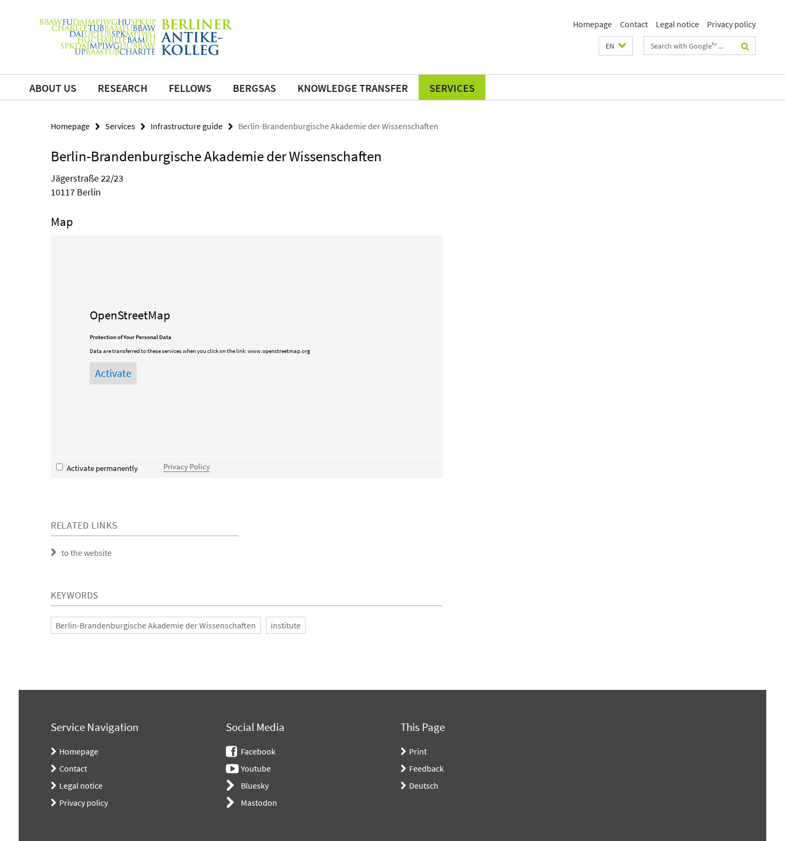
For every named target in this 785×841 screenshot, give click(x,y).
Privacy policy (731, 24)
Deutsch (423, 785)
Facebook (258, 751)
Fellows (190, 88)
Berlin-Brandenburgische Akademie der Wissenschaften (156, 625)
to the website (86, 552)
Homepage (592, 24)
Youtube (256, 768)
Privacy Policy (186, 466)
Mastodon (259, 802)
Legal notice (677, 24)
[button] (616, 46)
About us (52, 88)
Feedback (426, 768)
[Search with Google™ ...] (745, 45)
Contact (634, 24)
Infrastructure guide (187, 126)
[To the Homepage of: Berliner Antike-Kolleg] (136, 37)
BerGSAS (254, 88)
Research (122, 88)
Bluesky (255, 785)
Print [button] (418, 751)
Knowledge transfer (352, 88)
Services (452, 88)
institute (286, 625)
